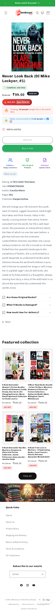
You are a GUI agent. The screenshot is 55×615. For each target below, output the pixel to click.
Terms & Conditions (15, 548)
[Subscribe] (42, 574)
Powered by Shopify (28, 600)
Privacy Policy (12, 528)
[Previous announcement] (5, 3)
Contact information (29, 609)
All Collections (13, 555)
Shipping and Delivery (16, 535)
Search (9, 515)
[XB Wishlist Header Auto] (42, 13)
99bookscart (16, 600)
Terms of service (28, 604)
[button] (6, 13)
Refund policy (14, 604)
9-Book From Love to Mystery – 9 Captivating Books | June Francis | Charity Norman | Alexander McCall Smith (39, 452)
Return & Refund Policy (17, 542)
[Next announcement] (49, 3)
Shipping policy (43, 604)
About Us (10, 522)
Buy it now (27, 148)
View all (27, 475)
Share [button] (8, 322)
